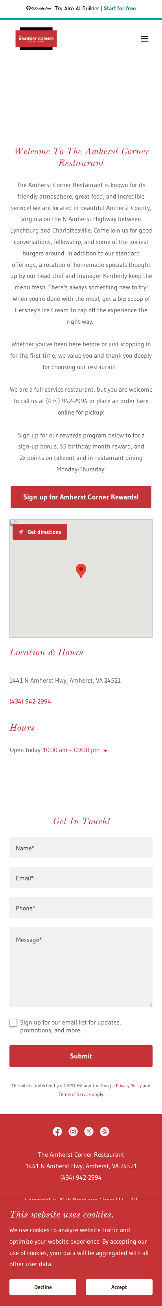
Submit (81, 1056)
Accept (119, 1287)
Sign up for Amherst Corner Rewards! (81, 497)
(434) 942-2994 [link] (30, 701)
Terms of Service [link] (75, 1094)
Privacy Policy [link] (129, 1085)
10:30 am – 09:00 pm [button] (71, 750)
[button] (145, 39)
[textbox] (81, 847)
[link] (36, 38)
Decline (43, 1287)
